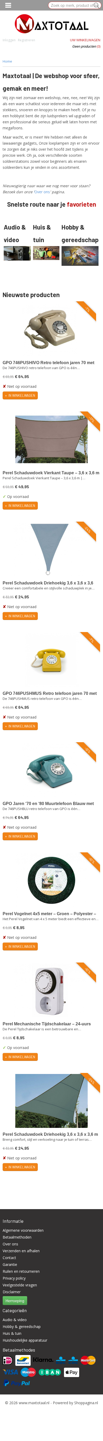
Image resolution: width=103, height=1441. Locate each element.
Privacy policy (14, 1278)
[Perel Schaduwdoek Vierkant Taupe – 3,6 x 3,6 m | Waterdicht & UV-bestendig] (51, 439)
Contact (9, 1257)
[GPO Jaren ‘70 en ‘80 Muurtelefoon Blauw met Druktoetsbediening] (49, 770)
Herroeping (15, 1300)
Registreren (26, 40)
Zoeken (95, 5)
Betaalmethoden (17, 1237)
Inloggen (9, 40)
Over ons (42, 191)
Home (7, 61)
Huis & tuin (12, 1333)
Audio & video (15, 1319)
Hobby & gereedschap (22, 1326)
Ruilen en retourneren (21, 1271)
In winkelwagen (21, 395)
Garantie (10, 1264)
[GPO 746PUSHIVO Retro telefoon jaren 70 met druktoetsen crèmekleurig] (49, 329)
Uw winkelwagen (85, 40)
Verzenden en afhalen (21, 1250)
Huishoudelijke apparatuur (25, 1340)
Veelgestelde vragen (20, 1284)
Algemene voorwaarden (23, 1230)
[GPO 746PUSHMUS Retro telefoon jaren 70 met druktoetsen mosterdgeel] (51, 660)
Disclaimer (12, 1291)
